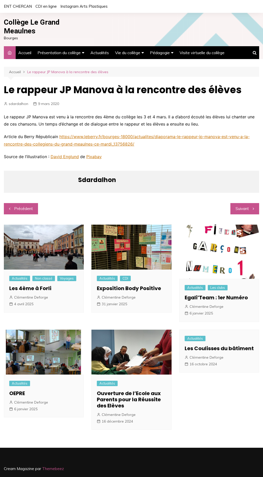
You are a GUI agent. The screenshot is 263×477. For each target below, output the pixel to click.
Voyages (67, 278)
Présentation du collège (59, 52)
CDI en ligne (46, 6)
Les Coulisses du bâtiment (219, 348)
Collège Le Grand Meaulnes (32, 26)
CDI (125, 278)
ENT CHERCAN (18, 6)
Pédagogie (160, 52)
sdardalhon (18, 103)
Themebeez (53, 468)
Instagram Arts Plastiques (84, 6)
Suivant (242, 208)
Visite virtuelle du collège (202, 52)
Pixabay (94, 156)
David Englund (65, 156)
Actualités (99, 52)
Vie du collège (127, 52)
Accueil (24, 52)
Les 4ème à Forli (30, 288)
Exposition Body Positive (129, 288)
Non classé (43, 278)
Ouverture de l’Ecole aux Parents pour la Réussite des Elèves (129, 399)
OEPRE (17, 393)
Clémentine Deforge (31, 297)
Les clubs (217, 287)
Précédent (23, 208)
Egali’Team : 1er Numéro (216, 297)
